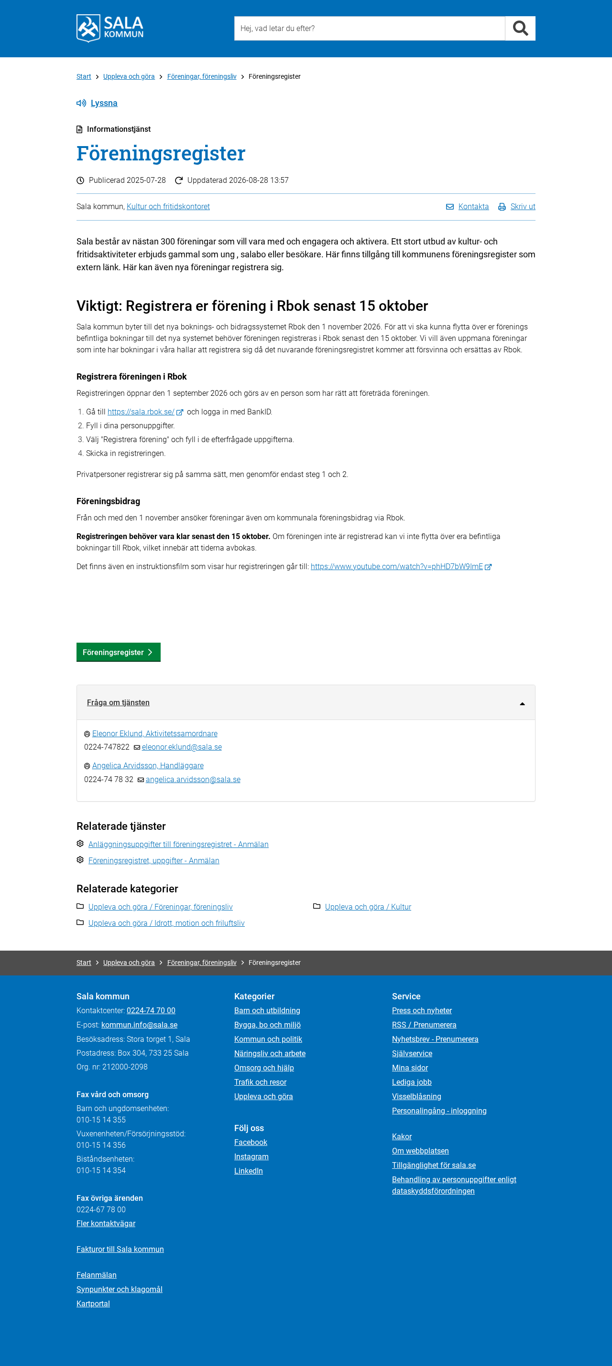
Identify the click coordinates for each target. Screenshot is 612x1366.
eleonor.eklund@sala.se (182, 747)
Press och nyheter (422, 1010)
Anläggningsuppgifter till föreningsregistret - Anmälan (178, 844)
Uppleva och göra (129, 76)
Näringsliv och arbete (270, 1053)
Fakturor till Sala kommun (120, 1249)
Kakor (402, 1136)
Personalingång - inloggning (439, 1110)
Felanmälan (96, 1275)
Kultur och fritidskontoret (168, 206)
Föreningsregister (113, 652)
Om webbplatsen (420, 1150)
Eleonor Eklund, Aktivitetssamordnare (155, 733)
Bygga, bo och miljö (267, 1024)
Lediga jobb (412, 1082)
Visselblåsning (416, 1096)
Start (83, 76)
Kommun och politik (268, 1039)
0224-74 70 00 (151, 1010)
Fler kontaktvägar (105, 1223)
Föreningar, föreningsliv (202, 76)
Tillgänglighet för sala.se (434, 1165)
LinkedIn (248, 1170)
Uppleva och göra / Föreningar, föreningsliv (160, 906)
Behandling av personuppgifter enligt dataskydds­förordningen (454, 1185)
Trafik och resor (260, 1082)
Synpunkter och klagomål (119, 1289)
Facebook (250, 1142)
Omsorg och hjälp (264, 1067)
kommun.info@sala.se (139, 1024)
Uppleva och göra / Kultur (368, 906)
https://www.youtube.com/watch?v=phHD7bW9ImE (397, 566)
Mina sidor (410, 1067)
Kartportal (93, 1303)
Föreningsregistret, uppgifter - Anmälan (153, 860)
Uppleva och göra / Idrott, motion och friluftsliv (166, 923)
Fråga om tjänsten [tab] (118, 702)
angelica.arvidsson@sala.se (193, 779)
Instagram (251, 1156)
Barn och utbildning (267, 1010)
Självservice (412, 1053)
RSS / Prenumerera (424, 1024)
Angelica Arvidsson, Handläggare (148, 765)
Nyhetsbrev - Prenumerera (435, 1039)
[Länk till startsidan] (109, 28)
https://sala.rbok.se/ (141, 411)
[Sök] (520, 28)
